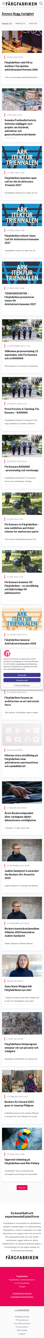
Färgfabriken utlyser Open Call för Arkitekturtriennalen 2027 (22, 239)
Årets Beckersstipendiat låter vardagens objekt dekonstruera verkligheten (20, 816)
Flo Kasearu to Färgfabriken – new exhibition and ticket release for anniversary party (22, 528)
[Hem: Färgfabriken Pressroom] (21, 3)
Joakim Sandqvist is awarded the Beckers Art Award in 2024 (21, 874)
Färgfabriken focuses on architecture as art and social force (22, 701)
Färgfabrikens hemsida (22, 1293)
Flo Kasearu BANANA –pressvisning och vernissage (21, 468)
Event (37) (33, 23)
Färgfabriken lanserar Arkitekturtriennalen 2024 (20, 641)
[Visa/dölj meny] (3, 3)
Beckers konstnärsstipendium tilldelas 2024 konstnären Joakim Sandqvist (22, 932)
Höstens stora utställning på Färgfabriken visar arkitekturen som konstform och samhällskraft (21, 761)
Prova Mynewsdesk (22, 1323)
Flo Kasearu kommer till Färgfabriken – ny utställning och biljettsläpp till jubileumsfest (21, 587)
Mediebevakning (22, 1316)
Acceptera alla (22, 680)
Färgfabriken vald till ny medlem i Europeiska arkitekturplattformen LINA (21, 66)
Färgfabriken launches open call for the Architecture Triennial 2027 (21, 181)
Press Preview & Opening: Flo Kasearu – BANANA (22, 410)
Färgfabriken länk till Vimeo (22, 1297)
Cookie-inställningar (22, 685)
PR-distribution (22, 1320)
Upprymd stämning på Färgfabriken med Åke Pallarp (22, 1161)
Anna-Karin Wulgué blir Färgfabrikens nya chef (18, 988)
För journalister (22, 1327)
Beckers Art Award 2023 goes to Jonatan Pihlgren (19, 1103)
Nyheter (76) (7, 23)
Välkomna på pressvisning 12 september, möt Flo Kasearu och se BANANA (21, 355)
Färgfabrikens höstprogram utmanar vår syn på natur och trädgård (21, 1047)
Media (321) (20, 23)
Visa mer (22, 1187)
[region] (22, 669)
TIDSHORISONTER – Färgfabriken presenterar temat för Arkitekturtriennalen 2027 (20, 299)
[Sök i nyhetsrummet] (41, 3)
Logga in (22, 1333)
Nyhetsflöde (22, 1330)
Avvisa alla (22, 675)
